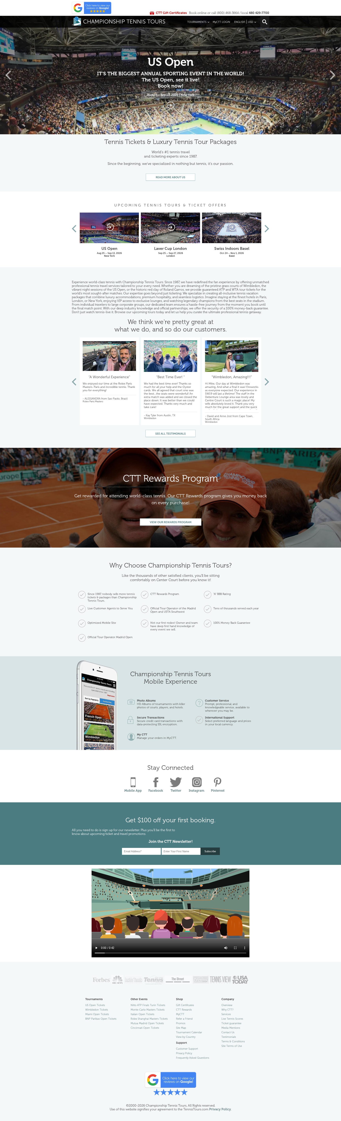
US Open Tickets (95, 1005)
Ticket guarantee (231, 1023)
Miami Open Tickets (97, 1014)
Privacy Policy (184, 1053)
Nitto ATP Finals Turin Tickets (148, 1005)
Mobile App (133, 790)
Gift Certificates (185, 1005)
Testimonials (228, 1036)
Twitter (175, 790)
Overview (226, 1005)
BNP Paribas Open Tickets (100, 1018)
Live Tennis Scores (232, 1018)
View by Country (185, 1036)
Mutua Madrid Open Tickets (147, 1023)
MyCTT (180, 1014)
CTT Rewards (184, 1009)
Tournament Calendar (189, 1032)
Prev (74, 228)
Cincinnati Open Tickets (145, 1027)
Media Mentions (230, 1027)
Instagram (196, 790)
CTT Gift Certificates (171, 13)
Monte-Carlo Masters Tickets (148, 1009)
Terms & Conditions (233, 1041)
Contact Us (227, 1032)
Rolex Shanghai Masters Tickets (149, 1018)
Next (267, 228)
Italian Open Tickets (142, 1014)
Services (226, 1014)
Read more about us (170, 177)
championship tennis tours (124, 21)
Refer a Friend (184, 1018)
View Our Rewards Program (170, 522)
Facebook (155, 790)
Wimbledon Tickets (96, 1009)
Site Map (181, 1027)
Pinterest (218, 790)
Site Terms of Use (231, 1045)
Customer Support (187, 1048)
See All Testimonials (170, 433)
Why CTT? (227, 1009)
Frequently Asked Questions (192, 1057)
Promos (180, 1023)
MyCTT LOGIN (221, 22)
